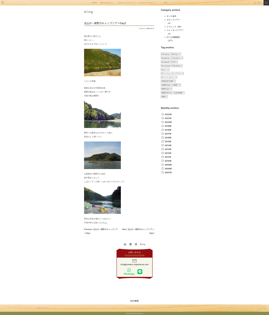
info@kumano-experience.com (135, 264)
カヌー (165, 70)
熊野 (176, 85)
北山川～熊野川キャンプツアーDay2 (105, 23)
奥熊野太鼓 (167, 85)
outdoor (178, 58)
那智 (164, 97)
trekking (177, 66)
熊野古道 (167, 89)
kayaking (167, 58)
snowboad (167, 66)
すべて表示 (171, 16)
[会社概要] (134, 301)
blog (165, 3)
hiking (176, 54)
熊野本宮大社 (167, 93)
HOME (94, 3)
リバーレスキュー (169, 77)
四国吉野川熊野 (168, 81)
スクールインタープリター (172, 73)
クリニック (175, 26)
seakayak (166, 62)
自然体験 (179, 93)
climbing (166, 54)
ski (175, 62)
